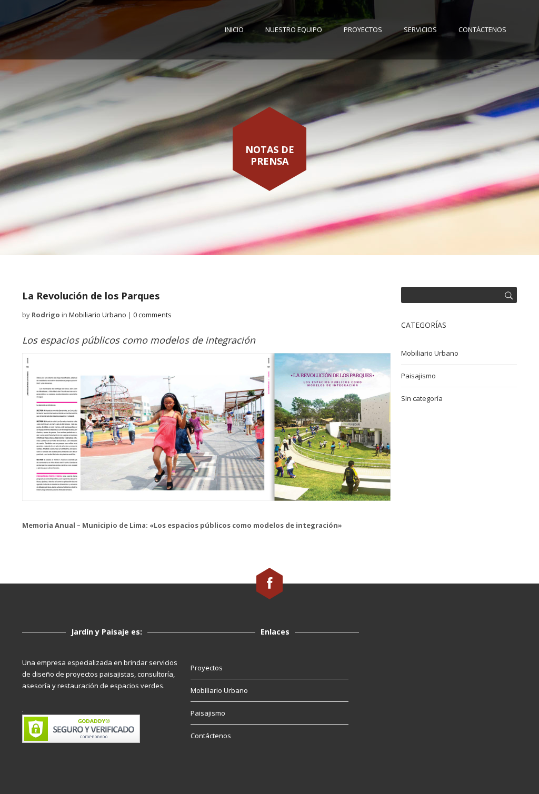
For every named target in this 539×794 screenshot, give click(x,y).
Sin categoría (422, 398)
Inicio (234, 29)
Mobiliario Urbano (97, 314)
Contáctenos (482, 29)
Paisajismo (418, 375)
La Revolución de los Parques (90, 295)
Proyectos (363, 29)
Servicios (420, 29)
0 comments (152, 314)
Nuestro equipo (293, 29)
